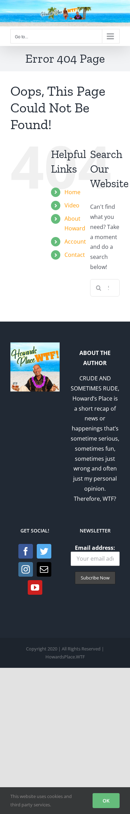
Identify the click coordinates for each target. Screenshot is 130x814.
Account (75, 241)
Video (71, 205)
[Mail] (44, 569)
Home (72, 192)
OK (106, 800)
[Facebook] (25, 551)
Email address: (95, 548)
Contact (74, 255)
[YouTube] (35, 587)
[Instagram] (25, 569)
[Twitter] (44, 551)
